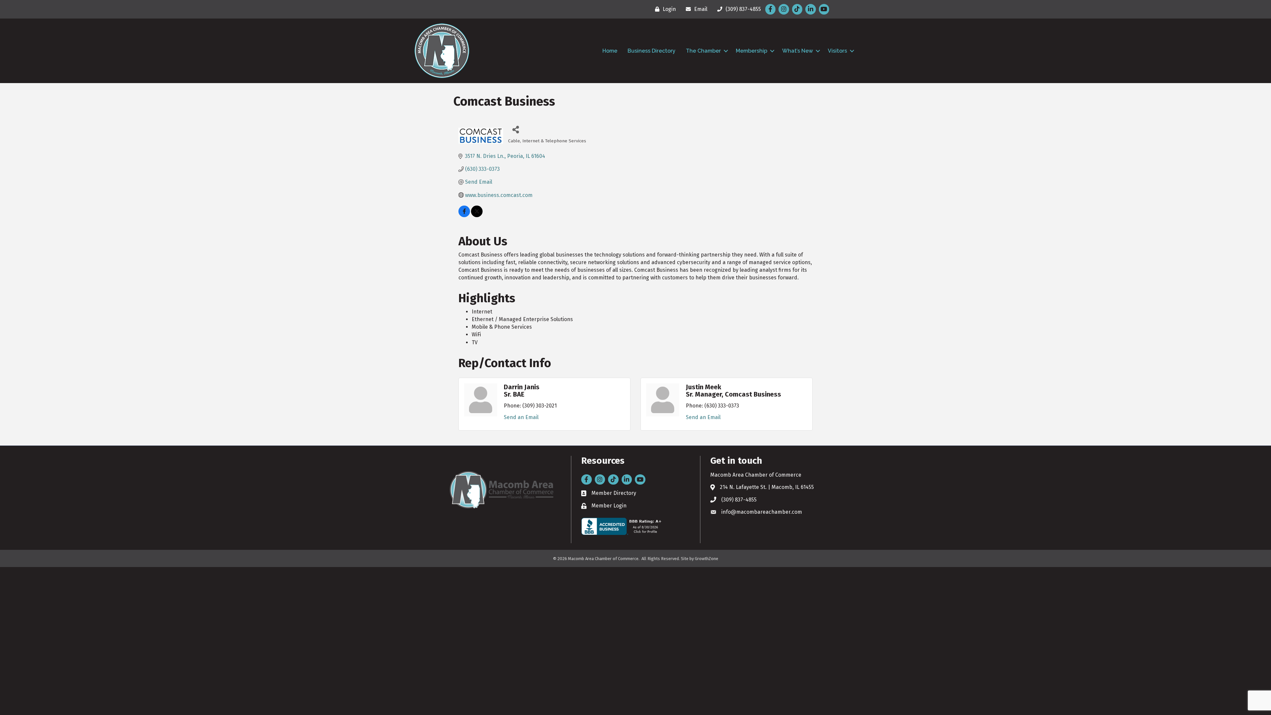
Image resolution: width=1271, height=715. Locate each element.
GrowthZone (706, 558)
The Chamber (703, 51)
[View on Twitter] (477, 215)
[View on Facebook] (464, 215)
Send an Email (521, 417)
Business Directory (652, 51)
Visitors (837, 51)
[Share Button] (515, 129)
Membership (751, 51)
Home (609, 51)
